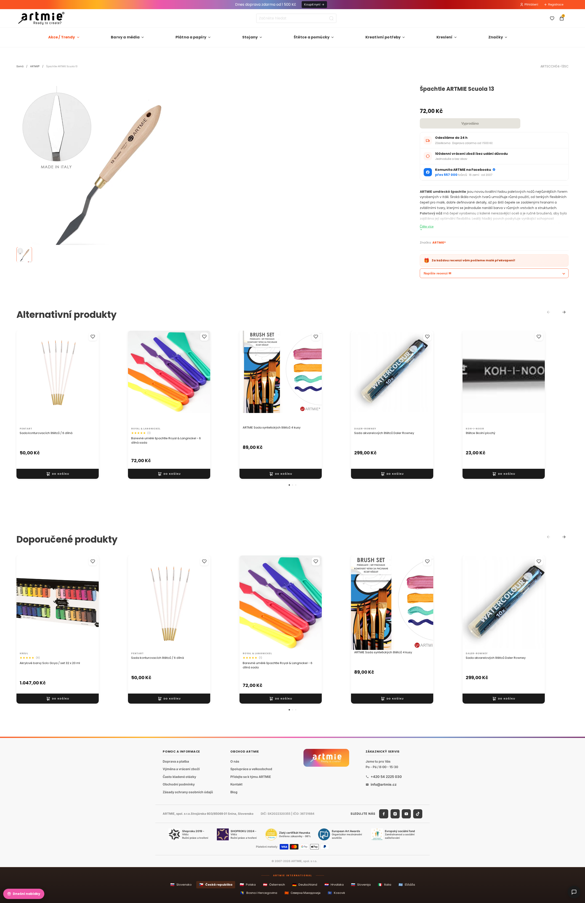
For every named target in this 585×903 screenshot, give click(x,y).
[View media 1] (24, 255)
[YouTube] (406, 813)
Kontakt (236, 784)
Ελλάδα (407, 884)
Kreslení (444, 37)
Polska (248, 884)
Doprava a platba (176, 761)
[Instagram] (395, 813)
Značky (495, 37)
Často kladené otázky (179, 777)
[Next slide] (564, 312)
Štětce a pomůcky (312, 37)
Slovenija (361, 884)
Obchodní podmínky (179, 784)
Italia (384, 884)
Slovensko (181, 884)
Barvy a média (125, 37)
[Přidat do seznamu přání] (93, 336)
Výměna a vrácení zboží (181, 769)
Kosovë (336, 892)
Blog (233, 792)
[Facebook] (383, 813)
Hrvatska (334, 884)
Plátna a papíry (191, 37)
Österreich (274, 884)
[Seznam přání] (552, 18)
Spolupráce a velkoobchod (251, 769)
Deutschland (304, 884)
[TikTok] (417, 813)
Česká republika (215, 884)
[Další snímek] (313, 378)
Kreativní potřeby (383, 37)
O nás (234, 761)
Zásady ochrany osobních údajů (188, 792)
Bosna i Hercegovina (258, 892)
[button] (289, 485)
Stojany (250, 37)
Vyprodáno (470, 123)
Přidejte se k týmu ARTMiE (250, 777)
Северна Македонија (302, 892)
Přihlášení (531, 4)
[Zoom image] (103, 173)
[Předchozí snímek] (247, 378)
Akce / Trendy (61, 37)
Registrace (555, 4)
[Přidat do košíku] (57, 474)
